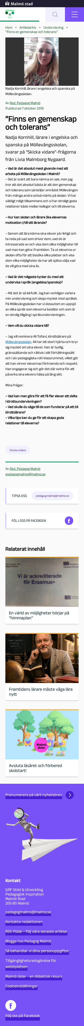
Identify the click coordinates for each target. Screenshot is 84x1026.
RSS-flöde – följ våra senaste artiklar (36, 931)
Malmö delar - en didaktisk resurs (33, 976)
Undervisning (53, 27)
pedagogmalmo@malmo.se (25, 474)
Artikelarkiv (27, 27)
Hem (8, 27)
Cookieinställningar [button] (21, 986)
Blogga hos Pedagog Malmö (28, 941)
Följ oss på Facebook (22, 1015)
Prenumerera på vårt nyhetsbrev (33, 795)
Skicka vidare (18, 450)
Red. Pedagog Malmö (25, 469)
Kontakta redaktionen (24, 921)
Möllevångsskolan (18, 342)
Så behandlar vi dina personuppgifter (37, 951)
